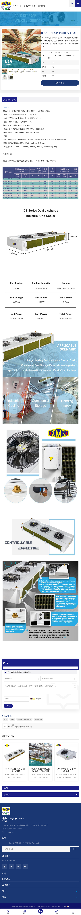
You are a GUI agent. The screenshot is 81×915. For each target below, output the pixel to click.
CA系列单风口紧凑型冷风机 (66, 769)
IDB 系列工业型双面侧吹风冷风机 (15, 769)
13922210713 (16, 819)
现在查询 (58, 83)
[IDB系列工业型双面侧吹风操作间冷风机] (40, 754)
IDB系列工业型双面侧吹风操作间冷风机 (40, 769)
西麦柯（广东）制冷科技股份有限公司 (29, 6)
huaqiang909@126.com (13, 829)
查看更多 (14, 783)
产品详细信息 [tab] (9, 100)
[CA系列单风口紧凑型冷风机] (66, 754)
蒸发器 (12, 719)
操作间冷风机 (38, 719)
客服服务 (54, 906)
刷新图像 (38, 699)
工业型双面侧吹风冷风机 (24, 719)
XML (49, 906)
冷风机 (5, 719)
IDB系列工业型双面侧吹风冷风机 (21, 672)
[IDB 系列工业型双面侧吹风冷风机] (15, 754)
